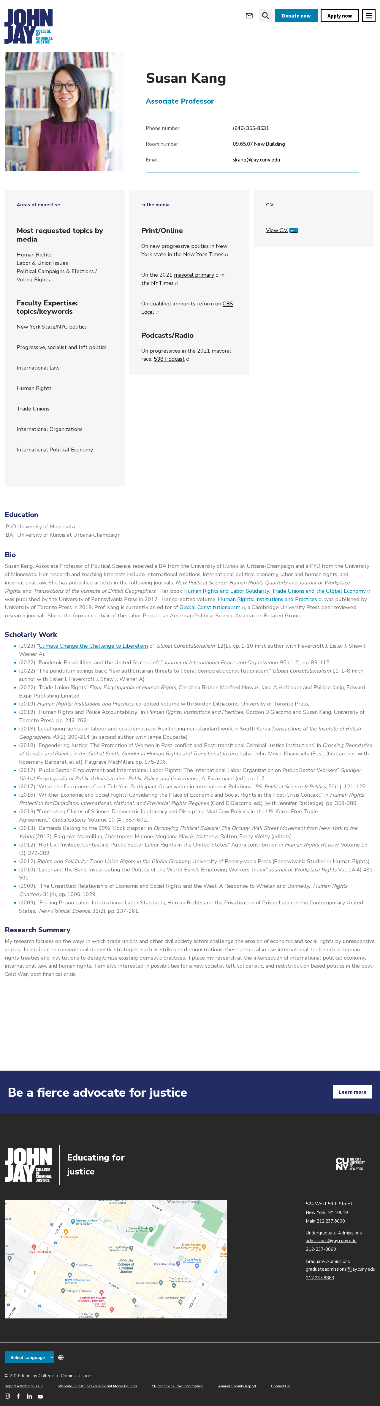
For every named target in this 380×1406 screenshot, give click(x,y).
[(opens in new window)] (350, 1169)
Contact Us (280, 1386)
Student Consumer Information (177, 1386)
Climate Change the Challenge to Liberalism (96, 645)
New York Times (205, 254)
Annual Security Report (237, 1386)
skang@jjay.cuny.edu (256, 159)
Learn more (352, 1092)
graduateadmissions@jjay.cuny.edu (340, 1269)
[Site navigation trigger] (369, 15)
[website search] (265, 15)
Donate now (296, 16)
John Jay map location (116, 1259)
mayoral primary (196, 274)
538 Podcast (171, 358)
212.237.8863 (320, 1278)
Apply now (339, 16)
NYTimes (164, 283)
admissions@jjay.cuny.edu (331, 1241)
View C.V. (281, 230)
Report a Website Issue (24, 1386)
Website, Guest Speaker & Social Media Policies (97, 1386)
